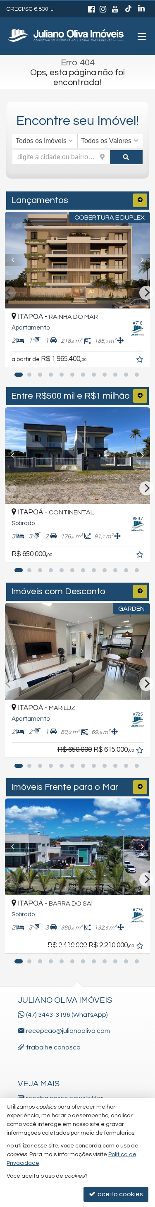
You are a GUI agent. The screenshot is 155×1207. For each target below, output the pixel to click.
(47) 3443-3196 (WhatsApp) (67, 1014)
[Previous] (16, 260)
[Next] (139, 260)
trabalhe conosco (53, 1047)
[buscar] (126, 157)
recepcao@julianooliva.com (68, 1031)
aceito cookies (119, 1194)
